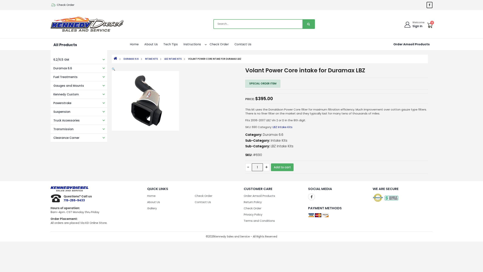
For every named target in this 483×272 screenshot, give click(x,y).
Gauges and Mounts (68, 86)
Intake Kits (151, 58)
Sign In (417, 26)
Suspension (61, 112)
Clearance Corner (66, 138)
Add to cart (282, 167)
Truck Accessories (66, 120)
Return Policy (253, 202)
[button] (202, 44)
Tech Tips (170, 44)
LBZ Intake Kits (173, 58)
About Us (151, 44)
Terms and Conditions (259, 221)
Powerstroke (62, 103)
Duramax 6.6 (62, 68)
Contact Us (243, 44)
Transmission (63, 129)
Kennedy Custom (66, 94)
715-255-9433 (74, 200)
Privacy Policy (253, 214)
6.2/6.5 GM (61, 60)
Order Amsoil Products (411, 44)
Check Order (65, 5)
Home (134, 44)
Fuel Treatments (65, 77)
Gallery (152, 208)
